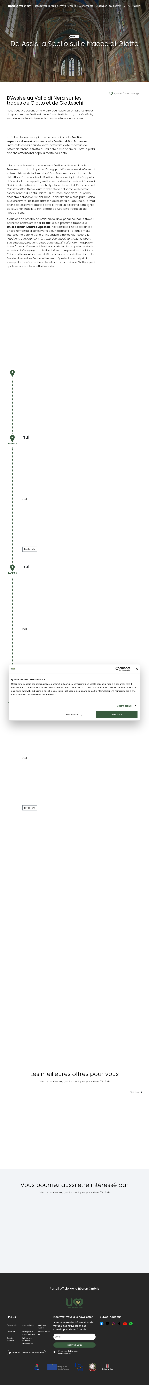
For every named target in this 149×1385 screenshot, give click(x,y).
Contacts (11, 1331)
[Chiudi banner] (137, 669)
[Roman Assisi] (92, 1232)
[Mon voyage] (124, 6)
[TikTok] (119, 1323)
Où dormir (115, 6)
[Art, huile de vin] (21, 1133)
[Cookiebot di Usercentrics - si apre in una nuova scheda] (117, 669)
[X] (107, 1323)
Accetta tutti (117, 714)
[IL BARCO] (118, 1133)
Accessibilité (27, 1325)
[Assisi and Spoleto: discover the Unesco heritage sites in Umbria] (114, 1232)
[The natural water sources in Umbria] (21, 1232)
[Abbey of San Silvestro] (69, 1232)
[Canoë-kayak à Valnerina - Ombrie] (46, 1133)
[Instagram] (113, 1323)
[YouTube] (125, 1323)
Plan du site (12, 1325)
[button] (137, 6)
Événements (86, 6)
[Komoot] (131, 1323)
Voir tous (135, 1092)
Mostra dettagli (124, 706)
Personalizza (72, 714)
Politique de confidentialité (28, 1332)
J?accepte (68, 1352)
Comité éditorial (10, 1339)
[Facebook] (101, 1323)
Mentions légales (42, 1326)
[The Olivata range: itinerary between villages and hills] (70, 1133)
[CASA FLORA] (93, 1133)
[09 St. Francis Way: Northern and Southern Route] (46, 1232)
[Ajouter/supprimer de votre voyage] (30, 1102)
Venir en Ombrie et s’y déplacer (28, 1352)
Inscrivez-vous (74, 1344)
